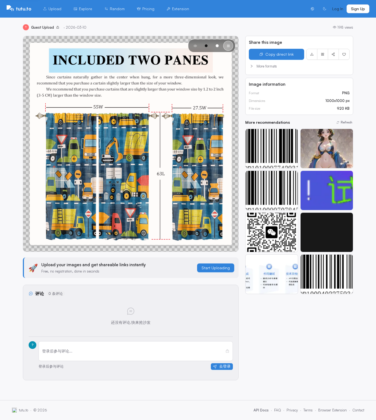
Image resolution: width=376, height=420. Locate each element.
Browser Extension (332, 410)
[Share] (333, 54)
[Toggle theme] (324, 8)
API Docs (261, 410)
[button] (299, 66)
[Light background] (217, 46)
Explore (85, 8)
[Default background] (195, 46)
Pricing (148, 8)
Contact (358, 410)
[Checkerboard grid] (228, 46)
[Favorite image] (344, 54)
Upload (54, 8)
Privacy (292, 410)
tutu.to (23, 9)
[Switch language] (312, 8)
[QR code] (322, 54)
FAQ (277, 410)
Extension (180, 8)
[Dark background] (206, 46)
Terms (308, 410)
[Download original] (311, 54)
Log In (337, 8)
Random (117, 8)
